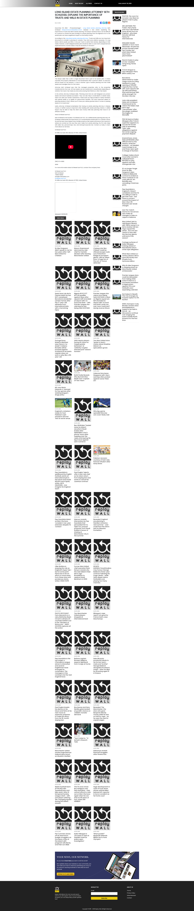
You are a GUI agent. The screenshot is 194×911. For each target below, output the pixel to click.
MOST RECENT (79, 3)
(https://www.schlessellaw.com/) (72, 30)
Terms (129, 890)
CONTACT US (98, 3)
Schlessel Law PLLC (60, 178)
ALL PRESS (89, 3)
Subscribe (104, 898)
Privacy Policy (131, 893)
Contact (129, 898)
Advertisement (131, 895)
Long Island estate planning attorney (95, 28)
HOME (70, 3)
